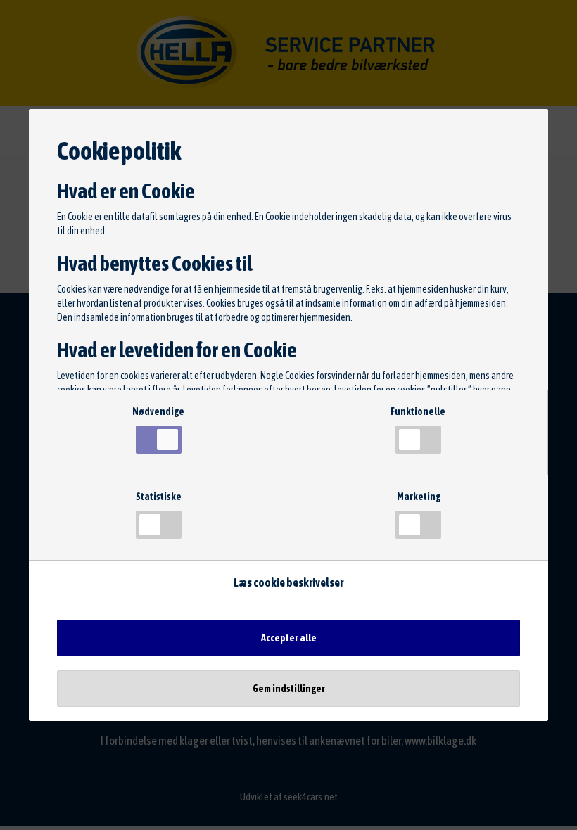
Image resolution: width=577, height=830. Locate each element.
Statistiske (159, 496)
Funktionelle (418, 411)
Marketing (418, 496)
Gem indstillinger (289, 688)
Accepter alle (289, 638)
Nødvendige (158, 411)
